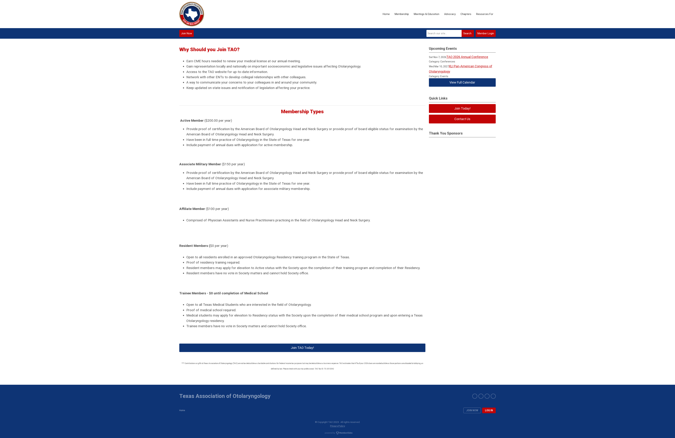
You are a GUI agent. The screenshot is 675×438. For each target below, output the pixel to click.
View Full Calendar (462, 82)
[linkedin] (480, 396)
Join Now (186, 33)
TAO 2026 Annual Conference (467, 57)
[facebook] (474, 396)
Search (467, 33)
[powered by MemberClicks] (337, 433)
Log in (489, 410)
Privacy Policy (337, 425)
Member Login (485, 33)
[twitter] (487, 396)
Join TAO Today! (302, 348)
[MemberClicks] (191, 14)
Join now (472, 410)
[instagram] (493, 396)
